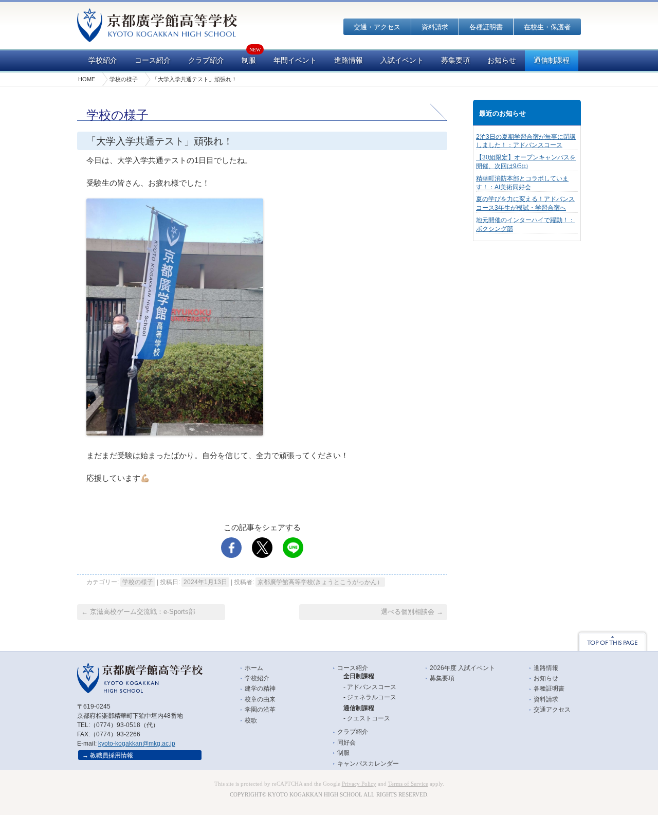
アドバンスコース (371, 687)
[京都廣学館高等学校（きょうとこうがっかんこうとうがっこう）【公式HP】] (157, 35)
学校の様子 (123, 79)
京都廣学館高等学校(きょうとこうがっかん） (320, 582)
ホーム (254, 668)
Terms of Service (408, 784)
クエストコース (368, 718)
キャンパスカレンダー (368, 763)
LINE (293, 547)
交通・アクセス (377, 27)
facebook (231, 547)
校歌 (251, 720)
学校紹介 (102, 60)
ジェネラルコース (371, 697)
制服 (249, 60)
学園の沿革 (260, 709)
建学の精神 (260, 688)
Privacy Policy (359, 784)
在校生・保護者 (547, 27)
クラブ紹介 (206, 60)
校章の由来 (260, 699)
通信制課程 (552, 60)
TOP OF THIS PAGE (612, 640)
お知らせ (501, 60)
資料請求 (435, 27)
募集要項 (455, 60)
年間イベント (295, 60)
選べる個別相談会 (412, 611)
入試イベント (402, 60)
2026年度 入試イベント (462, 668)
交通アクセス (552, 709)
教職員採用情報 (111, 755)
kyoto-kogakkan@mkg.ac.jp (136, 743)
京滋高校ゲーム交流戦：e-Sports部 (138, 611)
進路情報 (348, 60)
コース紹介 (153, 60)
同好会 (346, 742)
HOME (86, 79)
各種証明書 (486, 27)
